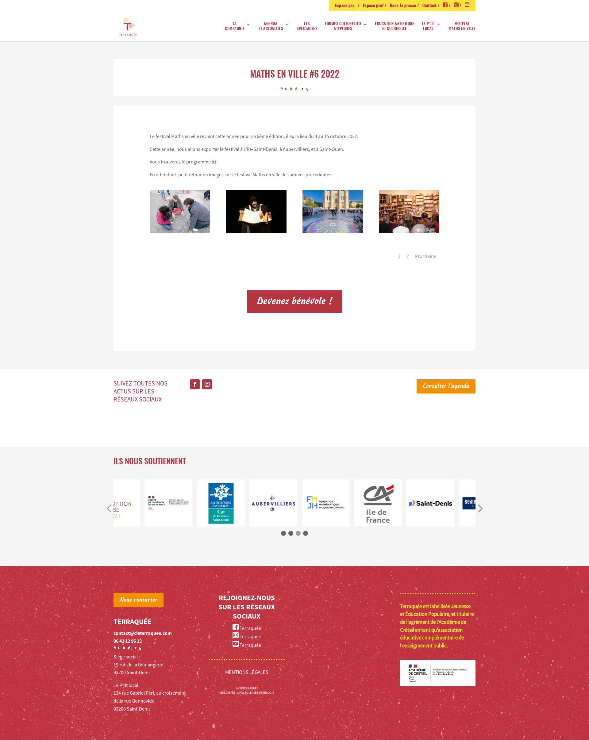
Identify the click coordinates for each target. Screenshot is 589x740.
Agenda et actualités (271, 26)
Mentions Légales (246, 672)
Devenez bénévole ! (294, 301)
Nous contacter (138, 600)
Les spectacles (307, 26)
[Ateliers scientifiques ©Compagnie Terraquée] (180, 231)
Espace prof (373, 5)
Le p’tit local (428, 26)
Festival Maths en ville (461, 26)
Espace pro (345, 5)
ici (214, 162)
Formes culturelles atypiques (343, 26)
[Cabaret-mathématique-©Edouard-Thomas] (256, 231)
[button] (108, 508)
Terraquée (250, 628)
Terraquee (250, 636)
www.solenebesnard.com (255, 693)
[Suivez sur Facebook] (195, 384)
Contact (429, 5)
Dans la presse (403, 5)
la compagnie (235, 26)
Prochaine (425, 256)
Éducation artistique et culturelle (394, 26)
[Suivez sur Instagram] (207, 384)
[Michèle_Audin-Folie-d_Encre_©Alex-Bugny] (409, 231)
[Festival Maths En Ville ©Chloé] (332, 231)
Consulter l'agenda (446, 386)
